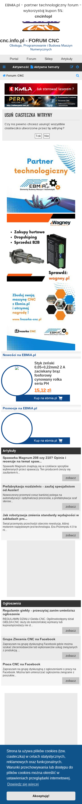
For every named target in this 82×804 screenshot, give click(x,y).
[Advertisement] (41, 568)
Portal (14, 59)
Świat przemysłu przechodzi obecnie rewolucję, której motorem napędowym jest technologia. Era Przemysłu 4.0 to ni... (41, 525)
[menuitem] (44, 67)
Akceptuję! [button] (41, 796)
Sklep (49, 59)
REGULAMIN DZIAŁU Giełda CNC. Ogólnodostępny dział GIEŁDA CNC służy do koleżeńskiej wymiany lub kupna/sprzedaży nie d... (39, 620)
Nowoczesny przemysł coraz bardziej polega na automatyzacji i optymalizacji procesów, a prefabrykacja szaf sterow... (40, 496)
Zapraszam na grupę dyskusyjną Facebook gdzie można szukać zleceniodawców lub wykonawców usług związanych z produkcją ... (40, 647)
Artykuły (66, 59)
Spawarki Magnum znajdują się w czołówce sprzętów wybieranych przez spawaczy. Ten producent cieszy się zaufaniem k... (39, 468)
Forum (31, 59)
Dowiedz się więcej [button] (23, 784)
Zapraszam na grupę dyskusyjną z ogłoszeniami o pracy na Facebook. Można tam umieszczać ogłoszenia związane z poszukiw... (39, 672)
